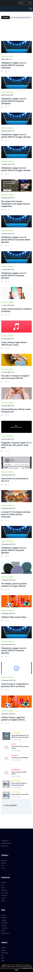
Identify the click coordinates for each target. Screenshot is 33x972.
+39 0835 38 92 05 (6, 843)
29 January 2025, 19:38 (7, 233)
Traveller (3, 920)
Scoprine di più (26, 968)
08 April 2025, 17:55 (6, 59)
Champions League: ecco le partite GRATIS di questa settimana (20, 18)
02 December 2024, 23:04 (8, 613)
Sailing (3, 898)
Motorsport (4, 890)
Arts (2, 955)
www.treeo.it (4, 846)
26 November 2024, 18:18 (8, 644)
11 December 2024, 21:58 (8, 580)
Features (3, 925)
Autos (2, 958)
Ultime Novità (15, 769)
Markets (3, 863)
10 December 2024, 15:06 (8, 544)
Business (3, 860)
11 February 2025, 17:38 (7, 164)
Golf (2, 885)
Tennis (3, 887)
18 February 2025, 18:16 (7, 131)
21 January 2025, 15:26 (7, 269)
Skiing (3, 900)
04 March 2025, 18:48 (7, 95)
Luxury (3, 868)
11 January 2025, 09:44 (7, 305)
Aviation (3, 915)
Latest (13, 744)
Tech (2, 865)
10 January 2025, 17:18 (7, 372)
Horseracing (4, 893)
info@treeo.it (5, 840)
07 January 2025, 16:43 (7, 338)
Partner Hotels (5, 933)
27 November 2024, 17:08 (8, 680)
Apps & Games (15, 733)
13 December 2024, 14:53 (8, 475)
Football (3, 882)
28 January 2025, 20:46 (7, 405)
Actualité (14, 755)
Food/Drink (4, 928)
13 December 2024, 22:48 (8, 508)
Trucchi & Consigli (7, 56)
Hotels (3, 930)
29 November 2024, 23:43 (8, 714)
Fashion (3, 947)
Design (3, 950)
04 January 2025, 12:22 (7, 439)
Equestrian (4, 895)
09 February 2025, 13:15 (7, 197)
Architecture (4, 953)
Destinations (4, 923)
